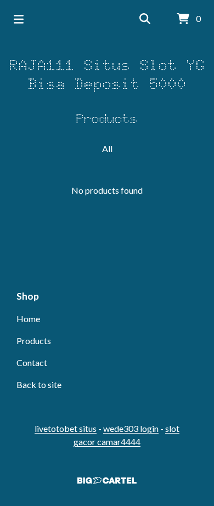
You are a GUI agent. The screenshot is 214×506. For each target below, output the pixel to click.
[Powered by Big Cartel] (107, 480)
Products (33, 340)
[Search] (145, 19)
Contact (31, 362)
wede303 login (131, 428)
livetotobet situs (66, 428)
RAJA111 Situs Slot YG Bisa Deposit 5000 (107, 74)
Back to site (38, 384)
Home (28, 318)
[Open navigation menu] (19, 19)
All (107, 148)
